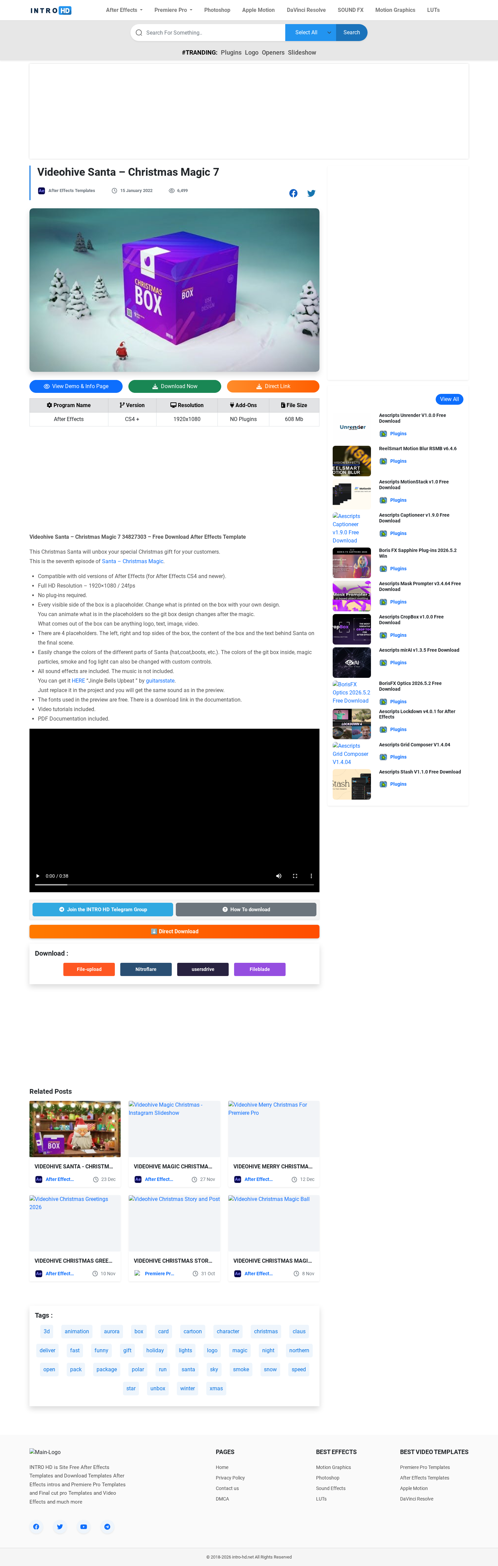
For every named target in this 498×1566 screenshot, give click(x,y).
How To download (250, 909)
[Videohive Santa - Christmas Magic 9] (75, 1129)
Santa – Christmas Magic (132, 561)
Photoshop (327, 1478)
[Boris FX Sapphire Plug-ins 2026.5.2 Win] (352, 562)
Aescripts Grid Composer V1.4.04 (414, 744)
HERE (78, 680)
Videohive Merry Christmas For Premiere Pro (297, 1166)
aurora (112, 1331)
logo (212, 1350)
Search (352, 32)
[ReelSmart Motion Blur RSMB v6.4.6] (352, 460)
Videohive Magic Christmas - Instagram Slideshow (206, 1166)
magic (239, 1350)
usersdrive (203, 969)
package (107, 1369)
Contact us (227, 1488)
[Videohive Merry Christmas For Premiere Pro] (273, 1129)
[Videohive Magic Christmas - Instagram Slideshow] (174, 1129)
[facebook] (36, 1526)
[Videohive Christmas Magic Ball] (273, 1223)
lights (185, 1350)
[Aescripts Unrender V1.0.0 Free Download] (352, 427)
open (49, 1369)
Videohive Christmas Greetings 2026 (86, 1261)
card (163, 1331)
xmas (216, 1388)
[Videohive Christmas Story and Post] (174, 1223)
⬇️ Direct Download (175, 931)
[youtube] (83, 1526)
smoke (241, 1369)
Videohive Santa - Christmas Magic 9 (87, 1166)
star (131, 1388)
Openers (273, 52)
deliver (47, 1350)
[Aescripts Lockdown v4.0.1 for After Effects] (352, 723)
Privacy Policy (230, 1478)
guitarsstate (160, 680)
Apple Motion (414, 1488)
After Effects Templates (71, 190)
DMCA (222, 1499)
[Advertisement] (249, 111)
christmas (266, 1331)
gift (127, 1350)
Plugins (231, 52)
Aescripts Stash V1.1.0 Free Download (420, 772)
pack (76, 1369)
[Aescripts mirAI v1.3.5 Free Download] (352, 662)
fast (75, 1350)
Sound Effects (331, 1488)
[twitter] (60, 1526)
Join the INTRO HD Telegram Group (107, 909)
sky (214, 1369)
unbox (157, 1388)
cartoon (193, 1331)
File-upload (89, 969)
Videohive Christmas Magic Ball (279, 1261)
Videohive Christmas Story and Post (186, 1261)
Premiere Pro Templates (159, 1273)
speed (299, 1369)
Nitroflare (146, 969)
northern (299, 1350)
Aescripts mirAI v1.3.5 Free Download (419, 650)
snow (270, 1369)
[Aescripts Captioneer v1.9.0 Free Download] (352, 528)
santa (188, 1369)
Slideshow (302, 52)
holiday (155, 1350)
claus (299, 1331)
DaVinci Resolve (416, 1499)
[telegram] (107, 1526)
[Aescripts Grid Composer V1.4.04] (352, 753)
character (228, 1331)
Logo (251, 52)
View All (449, 399)
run (163, 1369)
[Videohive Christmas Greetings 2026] (75, 1223)
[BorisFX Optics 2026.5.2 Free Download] (352, 692)
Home (222, 1467)
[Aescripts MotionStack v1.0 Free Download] (352, 494)
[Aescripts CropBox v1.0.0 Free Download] (352, 629)
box (138, 1331)
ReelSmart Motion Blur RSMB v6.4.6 (418, 448)
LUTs (321, 1499)
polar (138, 1369)
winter (187, 1388)
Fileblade (260, 969)
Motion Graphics (333, 1467)
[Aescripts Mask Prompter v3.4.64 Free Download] (352, 595)
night (268, 1350)
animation (77, 1331)
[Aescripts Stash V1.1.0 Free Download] (352, 784)
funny (101, 1350)
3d (47, 1331)
